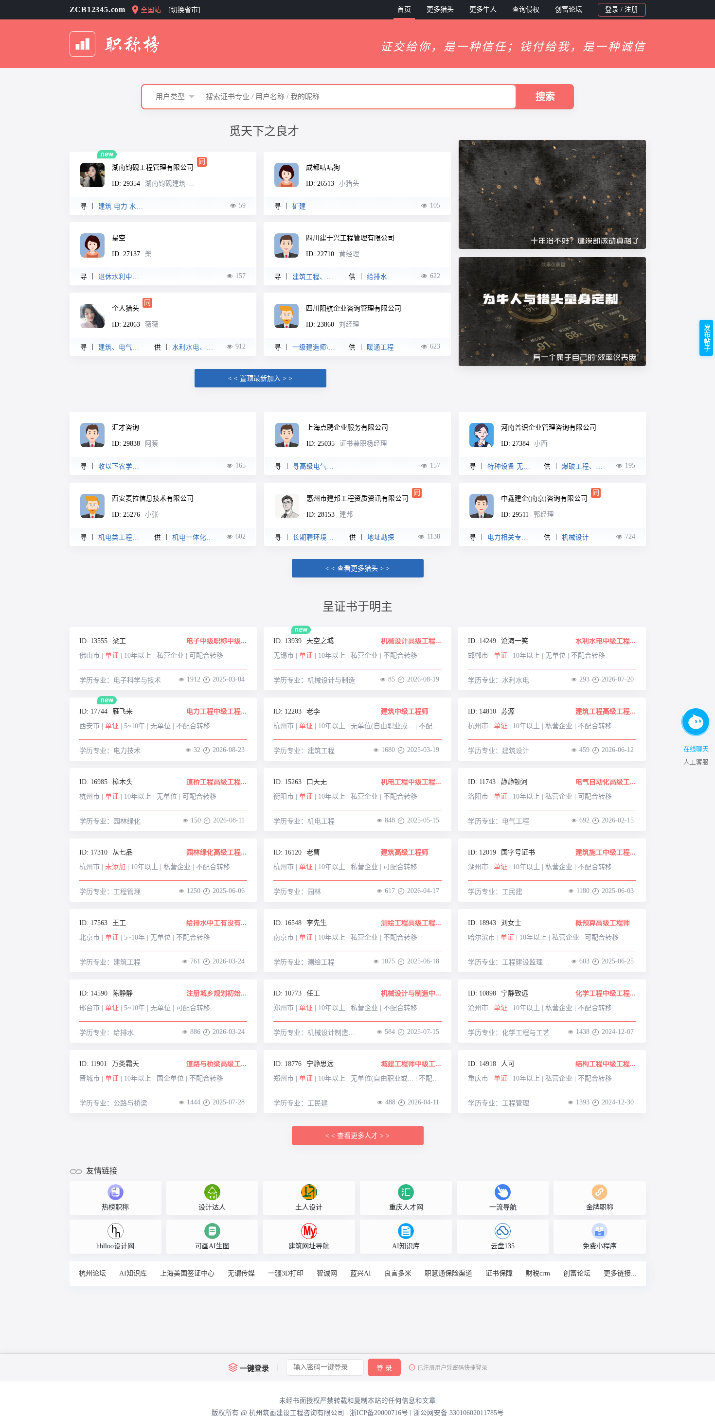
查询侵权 (525, 9)
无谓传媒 (241, 1273)
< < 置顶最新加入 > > (260, 378)
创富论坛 (568, 9)
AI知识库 (133, 1273)
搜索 (545, 96)
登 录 (384, 1368)
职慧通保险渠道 (448, 1273)
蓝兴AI (360, 1273)
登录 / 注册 (621, 9)
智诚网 (327, 1273)
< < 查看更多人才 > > (357, 1135)
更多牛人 (483, 9)
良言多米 (397, 1273)
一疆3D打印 (286, 1273)
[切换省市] (184, 10)
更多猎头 (440, 9)
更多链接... (620, 1273)
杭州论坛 (92, 1273)
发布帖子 (706, 337)
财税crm (538, 1273)
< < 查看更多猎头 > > (357, 568)
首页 (404, 9)
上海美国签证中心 (187, 1273)
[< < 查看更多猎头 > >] (358, 561)
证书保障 (499, 1273)
